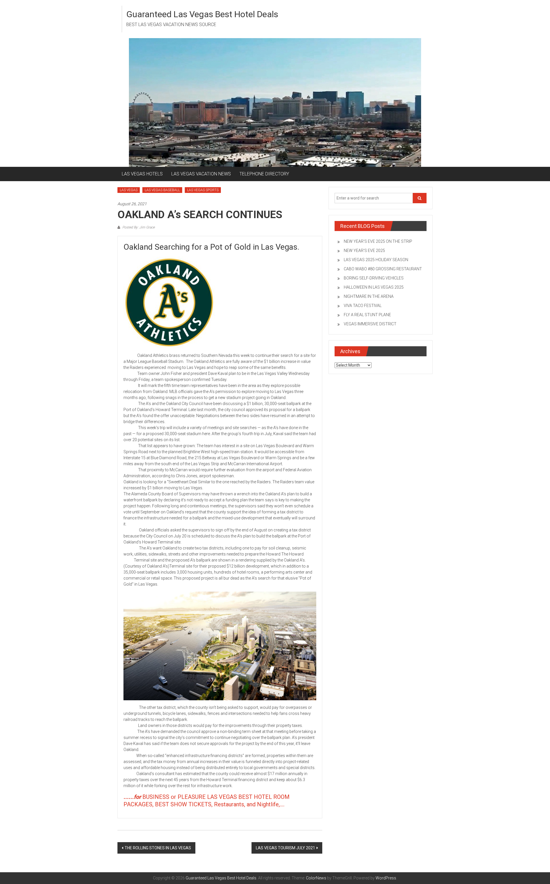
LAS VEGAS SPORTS (203, 190)
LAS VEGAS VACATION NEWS (201, 174)
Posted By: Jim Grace (138, 227)
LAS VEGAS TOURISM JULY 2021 (285, 848)
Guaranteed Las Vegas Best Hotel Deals (202, 14)
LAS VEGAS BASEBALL (162, 190)
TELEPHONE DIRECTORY (264, 174)
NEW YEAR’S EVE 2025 (364, 250)
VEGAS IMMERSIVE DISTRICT (370, 324)
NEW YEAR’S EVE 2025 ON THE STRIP (378, 241)
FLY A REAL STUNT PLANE (367, 314)
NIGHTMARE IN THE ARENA (369, 296)
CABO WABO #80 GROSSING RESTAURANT (383, 269)
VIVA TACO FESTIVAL (363, 305)
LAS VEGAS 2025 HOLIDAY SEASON (376, 259)
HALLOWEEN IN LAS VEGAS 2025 (374, 287)
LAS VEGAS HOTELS (142, 174)
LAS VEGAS (129, 190)
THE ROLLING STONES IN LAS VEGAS (158, 848)
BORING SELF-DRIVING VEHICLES (374, 278)
